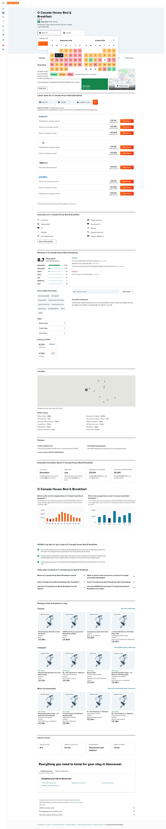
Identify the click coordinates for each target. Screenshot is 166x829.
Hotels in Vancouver (108, 783)
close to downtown (43, 304)
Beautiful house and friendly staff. (85, 263)
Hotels (48, 824)
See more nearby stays (128, 608)
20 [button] (52, 64)
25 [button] (75, 64)
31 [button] (114, 69)
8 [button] (61, 55)
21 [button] (57, 64)
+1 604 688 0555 (43, 27)
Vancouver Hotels (98, 824)
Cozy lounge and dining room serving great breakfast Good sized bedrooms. (98, 266)
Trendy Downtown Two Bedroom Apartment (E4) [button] (73, 714)
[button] (3, 3)
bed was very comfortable (56, 300)
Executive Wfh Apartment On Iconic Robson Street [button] (49, 673)
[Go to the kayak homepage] (13, 3)
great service (42, 308)
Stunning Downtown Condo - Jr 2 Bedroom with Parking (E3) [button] (122, 673)
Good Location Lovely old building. (85, 274)
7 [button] (56, 55)
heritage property (53, 308)
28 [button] (57, 69)
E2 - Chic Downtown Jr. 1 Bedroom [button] (73, 672)
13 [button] (52, 60)
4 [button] (75, 51)
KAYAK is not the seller (46, 808)
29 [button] (61, 69)
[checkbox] (47, 346)
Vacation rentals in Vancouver (50, 785)
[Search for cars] (3, 17)
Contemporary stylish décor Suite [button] (97, 632)
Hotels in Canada (70, 824)
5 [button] (79, 51)
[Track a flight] (3, 30)
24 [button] (70, 64)
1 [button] (61, 51)
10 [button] (70, 55)
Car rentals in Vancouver (49, 783)
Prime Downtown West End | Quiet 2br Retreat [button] (49, 632)
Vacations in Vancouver (78, 783)
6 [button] (52, 55)
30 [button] (66, 69)
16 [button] (66, 60)
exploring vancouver (58, 304)
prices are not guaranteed (75, 802)
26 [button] (80, 64)
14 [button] (57, 60)
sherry (63, 308)
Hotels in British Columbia (84, 824)
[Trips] (3, 40)
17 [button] (70, 60)
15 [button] (61, 60)
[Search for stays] (3, 13)
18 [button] (75, 60)
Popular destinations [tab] (61, 771)
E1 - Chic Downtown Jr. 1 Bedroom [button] (97, 711)
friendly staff (55, 296)
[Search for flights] (3, 9)
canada (40, 313)
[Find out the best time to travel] (3, 34)
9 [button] (109, 55)
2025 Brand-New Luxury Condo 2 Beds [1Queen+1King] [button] (73, 632)
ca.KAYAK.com (41, 824)
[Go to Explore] (3, 26)
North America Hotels (58, 824)
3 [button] (70, 51)
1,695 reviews (53, 22)
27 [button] (52, 69)
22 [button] (61, 64)
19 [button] (80, 60)
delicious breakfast (43, 296)
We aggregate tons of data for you (50, 811)
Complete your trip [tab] (46, 771)
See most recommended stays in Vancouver (121, 688)
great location (42, 300)
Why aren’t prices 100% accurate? (50, 815)
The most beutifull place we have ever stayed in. (89, 261)
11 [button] (75, 55)
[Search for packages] (3, 21)
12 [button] (80, 55)
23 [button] (66, 64)
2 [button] (109, 51)
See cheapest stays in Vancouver (125, 647)
